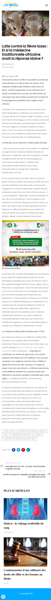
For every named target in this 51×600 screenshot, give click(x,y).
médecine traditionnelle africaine (32, 431)
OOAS (6, 435)
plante (38, 435)
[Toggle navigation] (40, 5)
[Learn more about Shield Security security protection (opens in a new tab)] (3, 597)
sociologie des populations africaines (19, 439)
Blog (6, 583)
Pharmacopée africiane (22, 435)
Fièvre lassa (9, 431)
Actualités (9, 532)
